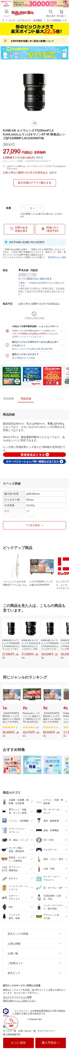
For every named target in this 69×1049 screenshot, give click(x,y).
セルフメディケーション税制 (17, 997)
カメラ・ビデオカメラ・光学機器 (25, 20)
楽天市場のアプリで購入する (34, 182)
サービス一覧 (9, 1031)
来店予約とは (54, 257)
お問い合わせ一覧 (27, 1031)
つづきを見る (33, 525)
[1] (32, 208)
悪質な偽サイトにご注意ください (19, 1000)
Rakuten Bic (23, 13)
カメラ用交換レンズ (57, 20)
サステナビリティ (46, 1031)
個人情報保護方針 (12, 1034)
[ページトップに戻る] (64, 1037)
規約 (64, 257)
